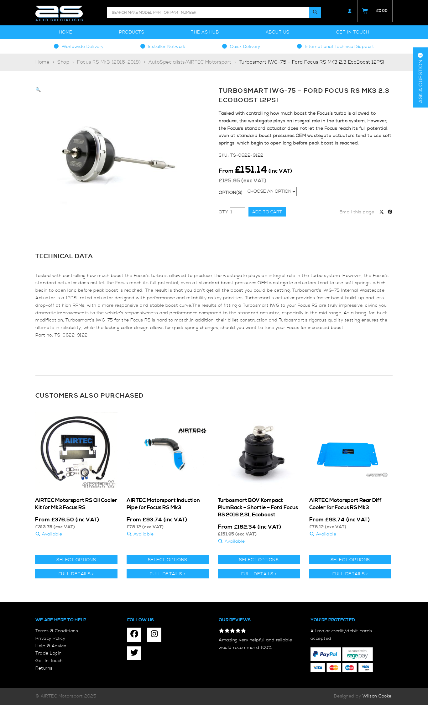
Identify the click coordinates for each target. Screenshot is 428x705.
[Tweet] (381, 212)
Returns (44, 668)
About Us (278, 32)
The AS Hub (205, 32)
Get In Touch (352, 32)
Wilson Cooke (377, 696)
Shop (63, 62)
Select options (76, 560)
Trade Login (48, 653)
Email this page (357, 212)
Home (65, 32)
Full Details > (76, 574)
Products (131, 32)
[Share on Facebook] (390, 212)
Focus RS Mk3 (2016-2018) (109, 62)
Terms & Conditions (56, 631)
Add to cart (267, 212)
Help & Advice (50, 646)
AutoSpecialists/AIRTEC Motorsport (190, 62)
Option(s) (231, 193)
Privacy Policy (50, 638)
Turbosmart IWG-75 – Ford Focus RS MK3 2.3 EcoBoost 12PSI (311, 62)
